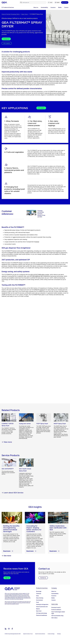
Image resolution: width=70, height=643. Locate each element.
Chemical (38, 593)
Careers (53, 600)
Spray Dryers (24, 14)
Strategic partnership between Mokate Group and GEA (41, 213)
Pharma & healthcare (41, 615)
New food (38, 611)
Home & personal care (42, 606)
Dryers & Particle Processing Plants (11, 14)
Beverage (38, 591)
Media (53, 598)
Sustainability (54, 593)
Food (37, 602)
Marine (38, 608)
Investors (53, 595)
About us (53, 591)
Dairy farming (39, 598)
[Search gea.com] (21, 2)
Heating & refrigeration (42, 604)
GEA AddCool (36, 276)
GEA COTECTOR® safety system (39, 274)
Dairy (37, 595)
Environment (39, 600)
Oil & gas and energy (41, 613)
